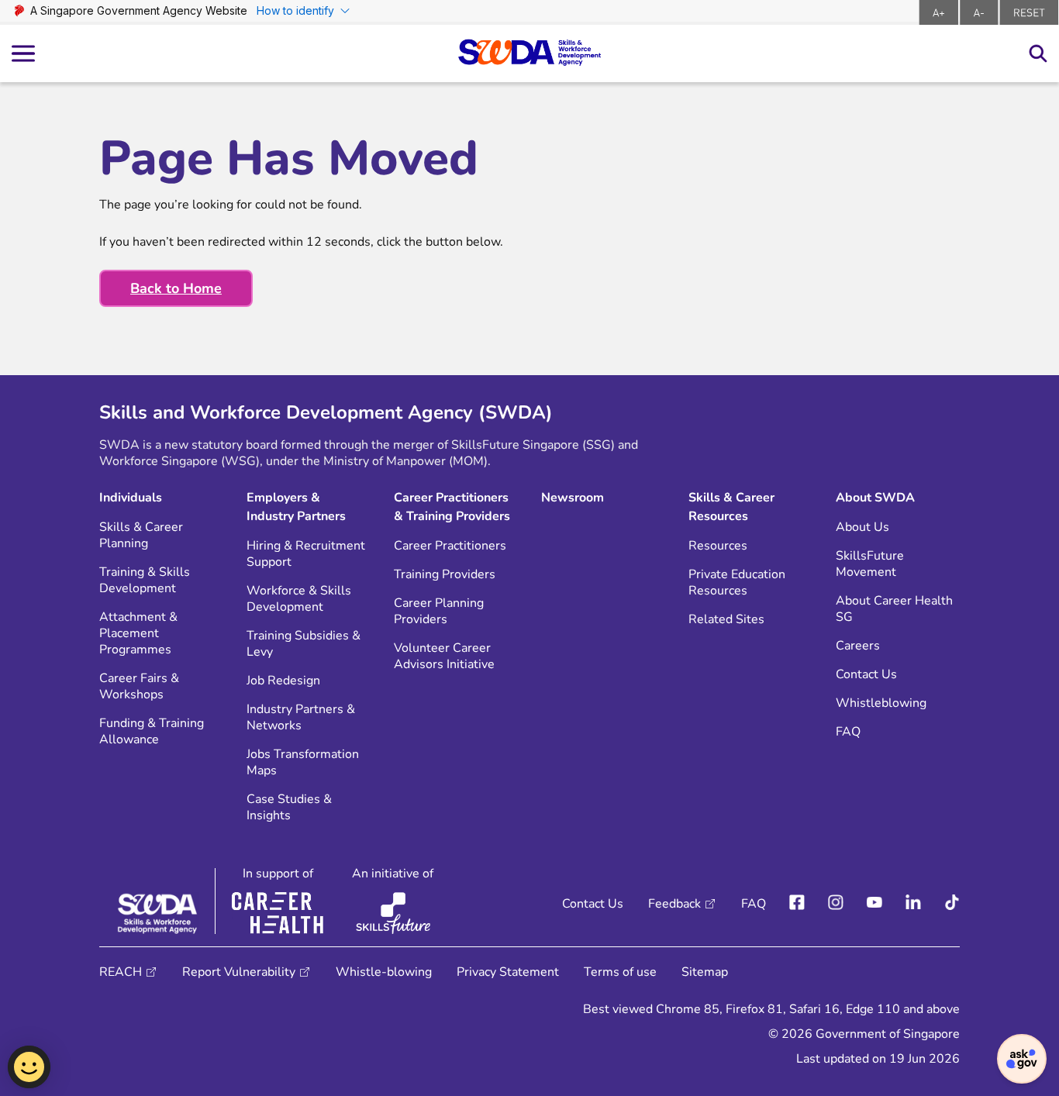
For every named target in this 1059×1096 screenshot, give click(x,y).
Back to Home (176, 288)
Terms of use (620, 972)
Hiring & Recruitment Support (306, 554)
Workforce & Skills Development (299, 599)
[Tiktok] (952, 903)
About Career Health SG (894, 609)
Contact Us (866, 675)
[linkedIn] (913, 903)
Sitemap (704, 972)
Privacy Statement (508, 972)
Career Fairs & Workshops (139, 686)
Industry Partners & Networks (301, 717)
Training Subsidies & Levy (303, 644)
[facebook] (797, 903)
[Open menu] (23, 54)
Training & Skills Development (144, 580)
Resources (717, 546)
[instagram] (835, 903)
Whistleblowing (881, 703)
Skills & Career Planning (141, 535)
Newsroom (572, 497)
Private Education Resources (736, 583)
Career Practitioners (450, 546)
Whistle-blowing (384, 972)
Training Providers (444, 575)
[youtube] (874, 903)
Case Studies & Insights (289, 807)
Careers (858, 646)
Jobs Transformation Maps (303, 762)
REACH (120, 972)
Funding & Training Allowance (151, 731)
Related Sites (726, 620)
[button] (1022, 1059)
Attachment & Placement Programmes (138, 633)
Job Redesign (283, 681)
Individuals (130, 497)
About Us (862, 527)
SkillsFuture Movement (870, 564)
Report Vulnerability (238, 972)
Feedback (674, 903)
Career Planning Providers (439, 611)
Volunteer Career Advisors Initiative (444, 656)
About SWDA (875, 497)
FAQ (848, 732)
